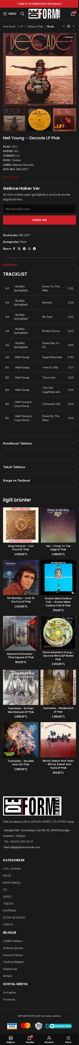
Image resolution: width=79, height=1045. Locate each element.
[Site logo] (44, 13)
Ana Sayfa (9, 26)
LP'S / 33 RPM (12, 868)
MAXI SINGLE (12, 882)
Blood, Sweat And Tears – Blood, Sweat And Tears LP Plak (58, 764)
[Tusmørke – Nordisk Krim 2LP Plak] (20, 740)
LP (21, 26)
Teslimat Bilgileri (13, 962)
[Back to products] (68, 26)
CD (5, 889)
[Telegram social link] (34, 248)
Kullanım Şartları (13, 948)
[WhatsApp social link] (29, 248)
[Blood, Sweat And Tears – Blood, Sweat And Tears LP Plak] (58, 739)
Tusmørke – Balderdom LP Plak (58, 709)
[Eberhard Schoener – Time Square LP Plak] (20, 633)
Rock (50, 26)
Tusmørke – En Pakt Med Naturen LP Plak (21, 710)
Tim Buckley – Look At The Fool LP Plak (21, 599)
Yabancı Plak (35, 26)
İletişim (7, 975)
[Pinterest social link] (24, 248)
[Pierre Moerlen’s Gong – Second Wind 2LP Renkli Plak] (58, 632)
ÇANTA (8, 924)
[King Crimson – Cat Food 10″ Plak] (20, 525)
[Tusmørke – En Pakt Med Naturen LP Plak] (20, 687)
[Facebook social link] (14, 248)
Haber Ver (39, 220)
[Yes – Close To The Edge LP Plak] (58, 525)
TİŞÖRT (8, 903)
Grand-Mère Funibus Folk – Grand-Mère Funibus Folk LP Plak (58, 602)
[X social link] (19, 248)
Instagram (9, 992)
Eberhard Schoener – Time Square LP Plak (21, 655)
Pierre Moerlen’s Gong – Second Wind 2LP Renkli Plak (58, 656)
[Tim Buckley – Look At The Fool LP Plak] (20, 577)
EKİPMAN (9, 910)
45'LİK (7, 875)
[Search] (22, 14)
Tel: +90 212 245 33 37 (18, 841)
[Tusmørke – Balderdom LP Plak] (58, 687)
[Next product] (73, 26)
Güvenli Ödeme (13, 955)
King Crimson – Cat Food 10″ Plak (21, 547)
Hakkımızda (10, 969)
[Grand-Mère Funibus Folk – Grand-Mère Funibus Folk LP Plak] (58, 577)
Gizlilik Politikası (13, 941)
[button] (7, 70)
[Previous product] (63, 26)
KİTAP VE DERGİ (14, 917)
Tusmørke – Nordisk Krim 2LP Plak (21, 762)
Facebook (9, 999)
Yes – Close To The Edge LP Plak (58, 547)
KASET (7, 896)
